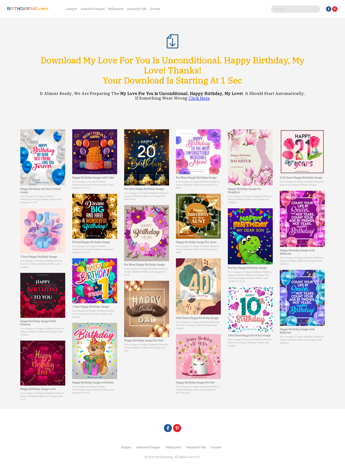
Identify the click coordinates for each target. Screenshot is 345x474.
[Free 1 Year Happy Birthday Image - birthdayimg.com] (42, 230)
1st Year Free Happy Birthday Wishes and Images (41, 263)
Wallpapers (115, 9)
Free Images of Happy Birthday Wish (39, 260)
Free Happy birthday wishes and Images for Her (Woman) (198, 389)
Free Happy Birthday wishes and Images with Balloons (302, 260)
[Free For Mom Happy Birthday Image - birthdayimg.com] (146, 233)
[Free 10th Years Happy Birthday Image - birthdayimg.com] (250, 309)
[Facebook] (328, 9)
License (155, 9)
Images (72, 9)
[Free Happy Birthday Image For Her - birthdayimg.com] (198, 356)
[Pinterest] (334, 9)
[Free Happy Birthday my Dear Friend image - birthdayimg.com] (42, 157)
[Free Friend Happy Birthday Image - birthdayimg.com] (94, 216)
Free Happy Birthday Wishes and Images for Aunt (198, 249)
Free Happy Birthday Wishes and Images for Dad (146, 347)
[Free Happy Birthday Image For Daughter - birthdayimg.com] (250, 157)
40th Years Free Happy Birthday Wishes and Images (197, 325)
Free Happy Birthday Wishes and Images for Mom (146, 271)
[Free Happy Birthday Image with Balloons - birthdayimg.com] (302, 219)
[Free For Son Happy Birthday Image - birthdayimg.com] (250, 236)
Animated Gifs (136, 9)
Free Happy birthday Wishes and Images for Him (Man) (146, 196)
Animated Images (92, 9)
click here (199, 98)
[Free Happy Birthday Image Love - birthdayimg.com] (42, 363)
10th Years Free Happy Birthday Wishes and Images (249, 342)
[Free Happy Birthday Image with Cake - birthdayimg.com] (94, 151)
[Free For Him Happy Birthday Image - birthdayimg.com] (146, 157)
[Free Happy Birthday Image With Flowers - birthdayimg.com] (42, 295)
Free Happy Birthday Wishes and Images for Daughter (250, 199)
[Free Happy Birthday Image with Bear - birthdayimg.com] (94, 351)
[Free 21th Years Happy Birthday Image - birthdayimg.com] (302, 151)
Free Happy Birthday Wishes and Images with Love (42, 396)
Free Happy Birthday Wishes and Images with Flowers (42, 331)
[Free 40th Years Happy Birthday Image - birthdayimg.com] (198, 286)
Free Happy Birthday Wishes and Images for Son (250, 275)
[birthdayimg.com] (28, 9)
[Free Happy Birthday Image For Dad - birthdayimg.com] (146, 309)
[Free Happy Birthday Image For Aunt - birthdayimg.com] (198, 216)
